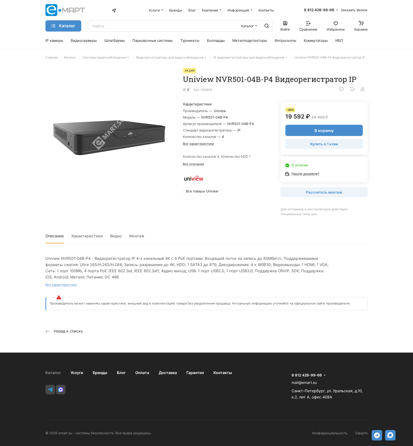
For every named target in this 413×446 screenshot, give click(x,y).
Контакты (222, 372)
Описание (54, 236)
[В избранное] (341, 89)
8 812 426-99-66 (319, 10)
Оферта (361, 433)
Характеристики (87, 236)
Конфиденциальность (330, 433)
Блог (121, 372)
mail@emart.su (304, 382)
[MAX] (60, 389)
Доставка (168, 372)
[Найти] (267, 26)
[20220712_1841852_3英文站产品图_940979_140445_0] (109, 132)
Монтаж (136, 236)
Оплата (142, 372)
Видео (116, 236)
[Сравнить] (353, 89)
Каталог (53, 372)
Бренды (100, 372)
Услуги (77, 372)
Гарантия (195, 372)
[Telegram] (50, 389)
